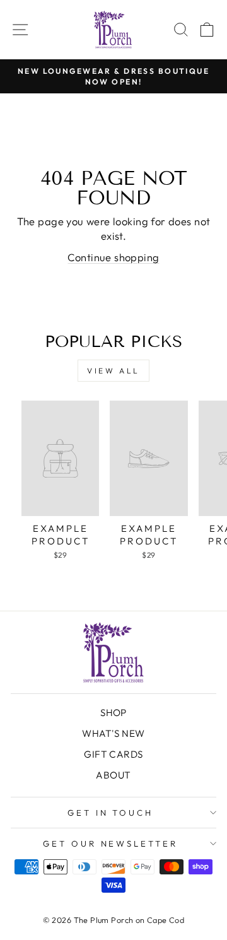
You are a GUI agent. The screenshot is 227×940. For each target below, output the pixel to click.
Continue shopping (113, 257)
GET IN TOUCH (110, 813)
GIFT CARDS (113, 754)
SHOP (113, 713)
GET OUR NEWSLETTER (110, 843)
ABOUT (113, 775)
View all (113, 370)
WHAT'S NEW (113, 733)
